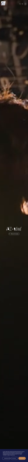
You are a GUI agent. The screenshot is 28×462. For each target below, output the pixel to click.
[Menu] (25, 4)
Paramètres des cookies (7, 458)
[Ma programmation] (22, 4)
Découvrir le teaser (14, 233)
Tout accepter (21, 458)
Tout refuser (14, 458)
